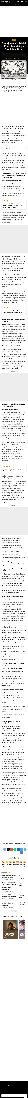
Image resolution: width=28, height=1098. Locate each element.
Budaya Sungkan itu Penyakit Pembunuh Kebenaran (7, 903)
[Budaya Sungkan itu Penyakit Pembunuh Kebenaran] (23, 903)
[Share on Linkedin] (18, 849)
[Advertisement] (14, 22)
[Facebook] (12, 1090)
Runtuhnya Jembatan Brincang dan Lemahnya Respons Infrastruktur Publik (14, 312)
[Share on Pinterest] (9, 1095)
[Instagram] (16, 1090)
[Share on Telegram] (15, 1095)
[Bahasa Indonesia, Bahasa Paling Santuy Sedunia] (23, 877)
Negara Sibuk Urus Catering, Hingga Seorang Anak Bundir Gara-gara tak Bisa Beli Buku (13, 205)
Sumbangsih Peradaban (20, 843)
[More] (16, 55)
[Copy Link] (11, 55)
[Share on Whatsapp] (12, 1095)
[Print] (13, 55)
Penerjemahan (9, 843)
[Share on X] (9, 55)
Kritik (14, 39)
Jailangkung (10, 58)
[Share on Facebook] (6, 55)
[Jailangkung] (5, 1)
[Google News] (14, 1090)
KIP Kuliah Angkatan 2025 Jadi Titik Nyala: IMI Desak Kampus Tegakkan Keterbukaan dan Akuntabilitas (8, 886)
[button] (15, 1)
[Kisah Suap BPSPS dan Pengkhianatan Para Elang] (23, 896)
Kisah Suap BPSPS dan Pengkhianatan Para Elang (8, 895)
